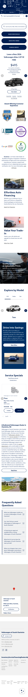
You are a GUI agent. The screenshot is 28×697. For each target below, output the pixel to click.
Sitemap (15, 682)
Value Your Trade (8, 243)
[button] (14, 589)
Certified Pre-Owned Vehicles (4, 668)
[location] (10, 6)
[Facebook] (3, 649)
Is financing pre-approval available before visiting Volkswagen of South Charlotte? (14, 532)
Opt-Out (26, 682)
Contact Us (7, 636)
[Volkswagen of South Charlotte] (2, 6)
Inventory (5, 657)
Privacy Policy (8, 682)
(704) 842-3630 (8, 642)
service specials (13, 437)
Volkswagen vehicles (14, 435)
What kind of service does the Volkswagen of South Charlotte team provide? (14, 541)
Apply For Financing (9, 207)
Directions (23, 662)
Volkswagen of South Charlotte (3, 682)
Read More (14, 470)
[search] (12, 6)
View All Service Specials (13, 378)
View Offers (14, 345)
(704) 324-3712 (8, 646)
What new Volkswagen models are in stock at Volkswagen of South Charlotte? (14, 514)
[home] (9, 6)
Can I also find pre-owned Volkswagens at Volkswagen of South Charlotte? (14, 523)
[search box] (14, 26)
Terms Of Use (12, 682)
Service (11, 657)
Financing (17, 657)
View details (14, 91)
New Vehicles (4, 660)
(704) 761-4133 (9, 644)
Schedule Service (13, 380)
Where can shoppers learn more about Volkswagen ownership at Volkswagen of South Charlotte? (14, 550)
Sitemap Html (19, 682)
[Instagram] (6, 649)
